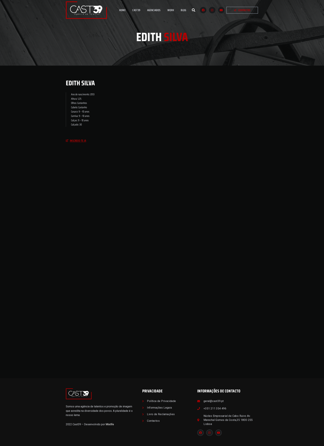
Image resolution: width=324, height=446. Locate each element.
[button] (194, 10)
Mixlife (110, 424)
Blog (183, 10)
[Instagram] (212, 10)
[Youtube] (221, 10)
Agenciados (154, 10)
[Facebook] (203, 10)
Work (170, 10)
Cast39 (136, 10)
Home (122, 10)
